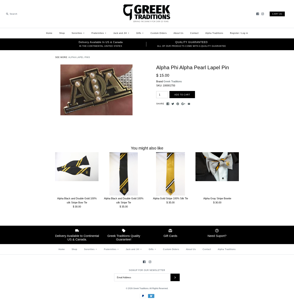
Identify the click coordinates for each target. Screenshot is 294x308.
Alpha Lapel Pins (79, 57)
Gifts (140, 33)
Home (49, 33)
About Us (178, 33)
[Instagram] (262, 14)
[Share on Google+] (183, 104)
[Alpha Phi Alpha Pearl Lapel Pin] (96, 66)
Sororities (78, 33)
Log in (244, 33)
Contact (194, 33)
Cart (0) (277, 14)
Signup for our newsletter (147, 270)
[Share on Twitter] (173, 104)
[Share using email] (189, 104)
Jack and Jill (121, 33)
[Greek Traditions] (147, 5)
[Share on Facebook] (168, 104)
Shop (62, 33)
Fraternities (99, 33)
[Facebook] (257, 14)
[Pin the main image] (177, 104)
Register (234, 33)
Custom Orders (159, 33)
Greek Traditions (173, 81)
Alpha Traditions (214, 33)
